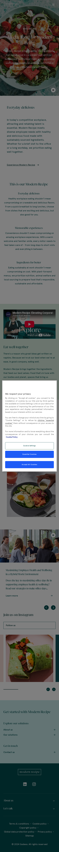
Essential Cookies (29, 454)
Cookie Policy (11, 437)
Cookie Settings (29, 446)
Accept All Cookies (29, 464)
